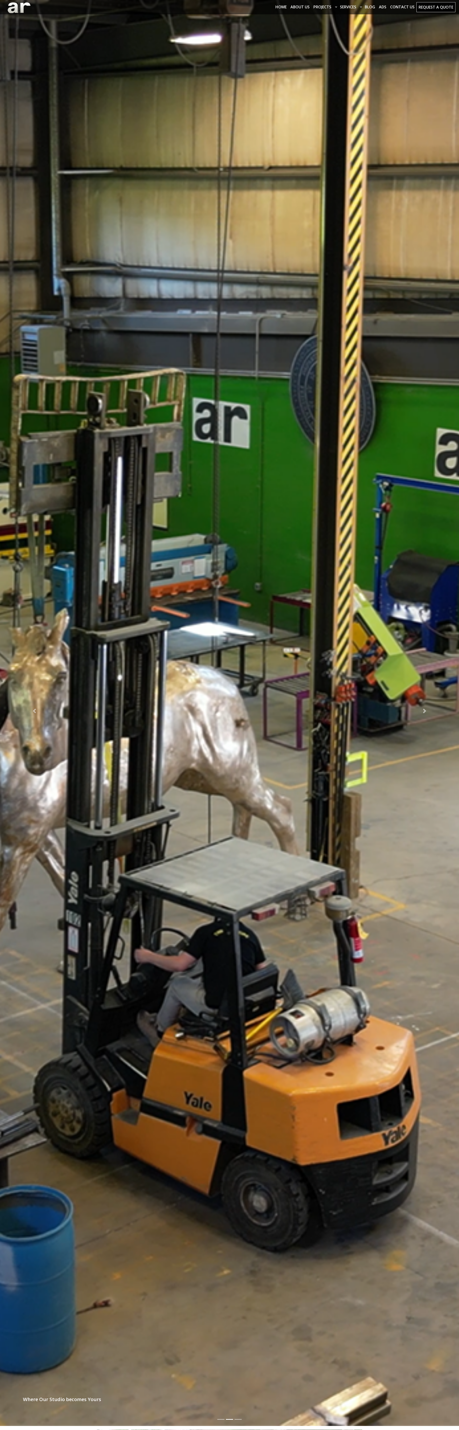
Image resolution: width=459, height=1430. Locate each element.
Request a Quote (436, 7)
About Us (300, 7)
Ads (382, 7)
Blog (370, 7)
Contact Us (402, 7)
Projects (322, 7)
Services (348, 7)
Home (281, 7)
